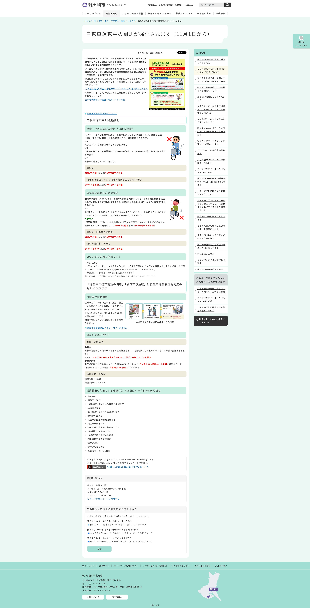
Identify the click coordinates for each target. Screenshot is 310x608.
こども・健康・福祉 (132, 13)
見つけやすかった (98, 541)
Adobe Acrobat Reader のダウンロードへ (128, 466)
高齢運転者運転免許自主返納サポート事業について (211, 227)
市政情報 (220, 13)
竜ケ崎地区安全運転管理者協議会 (211, 261)
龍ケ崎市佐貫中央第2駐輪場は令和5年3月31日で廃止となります (211, 181)
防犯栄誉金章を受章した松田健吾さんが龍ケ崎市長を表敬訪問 (211, 131)
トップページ (90, 21)
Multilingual (189, 5)
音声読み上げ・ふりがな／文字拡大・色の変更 (164, 5)
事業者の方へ (204, 13)
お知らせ (131, 21)
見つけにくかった (144, 541)
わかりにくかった (144, 533)
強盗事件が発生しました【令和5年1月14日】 (211, 170)
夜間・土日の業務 (202, 565)
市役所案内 (117, 597)
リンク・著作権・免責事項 (155, 565)
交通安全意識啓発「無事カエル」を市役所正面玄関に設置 (211, 80)
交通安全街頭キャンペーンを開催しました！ (211, 161)
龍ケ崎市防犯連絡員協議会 (210, 269)
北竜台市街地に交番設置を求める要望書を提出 (211, 237)
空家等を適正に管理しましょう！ (211, 218)
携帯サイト (104, 565)
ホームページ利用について (126, 565)
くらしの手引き (93, 13)
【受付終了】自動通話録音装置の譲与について (211, 193)
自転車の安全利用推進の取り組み (211, 152)
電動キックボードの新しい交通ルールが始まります (211, 142)
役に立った (95, 524)
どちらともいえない (115, 524)
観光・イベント (184, 13)
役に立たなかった (137, 524)
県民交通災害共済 (205, 253)
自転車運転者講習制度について (102, 113)
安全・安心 (112, 13)
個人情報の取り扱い (181, 565)
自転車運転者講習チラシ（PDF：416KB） (107, 328)
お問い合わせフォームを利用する (103, 498)
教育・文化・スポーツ (160, 13)
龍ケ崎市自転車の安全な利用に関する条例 (105, 99)
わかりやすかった (98, 533)
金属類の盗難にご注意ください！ (211, 98)
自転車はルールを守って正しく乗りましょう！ (211, 120)
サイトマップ (88, 565)
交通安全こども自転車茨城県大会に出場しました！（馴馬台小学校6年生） (211, 109)
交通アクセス (221, 565)
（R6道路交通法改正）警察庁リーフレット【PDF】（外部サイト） (116, 88)
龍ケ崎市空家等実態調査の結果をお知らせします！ (211, 246)
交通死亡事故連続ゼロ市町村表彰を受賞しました (211, 89)
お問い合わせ (93, 597)
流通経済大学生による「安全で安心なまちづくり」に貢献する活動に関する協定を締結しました (211, 205)
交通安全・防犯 (118, 21)
